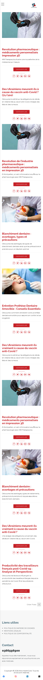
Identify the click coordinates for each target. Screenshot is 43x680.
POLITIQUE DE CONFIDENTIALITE (18, 633)
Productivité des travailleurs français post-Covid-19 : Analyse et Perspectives (20, 568)
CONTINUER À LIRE (21, 69)
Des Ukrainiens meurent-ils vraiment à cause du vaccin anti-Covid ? (19, 348)
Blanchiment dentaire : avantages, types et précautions (16, 236)
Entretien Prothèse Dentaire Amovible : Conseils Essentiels (21, 307)
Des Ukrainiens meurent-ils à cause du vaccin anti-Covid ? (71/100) (20, 92)
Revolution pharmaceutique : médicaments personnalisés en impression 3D (20, 420)
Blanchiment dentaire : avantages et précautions (18, 488)
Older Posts (31, 604)
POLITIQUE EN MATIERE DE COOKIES (19, 628)
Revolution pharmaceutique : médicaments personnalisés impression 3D (20, 52)
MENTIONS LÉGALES (12, 631)
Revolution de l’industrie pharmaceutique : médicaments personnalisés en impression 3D (20, 166)
